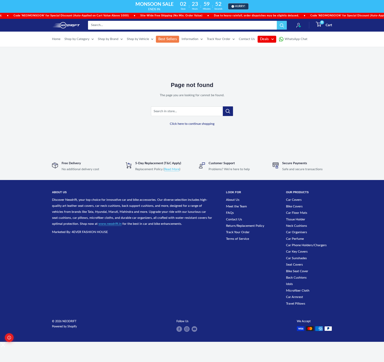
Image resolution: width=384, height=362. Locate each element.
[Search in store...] (228, 111)
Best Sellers (167, 39)
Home (56, 39)
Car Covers (294, 199)
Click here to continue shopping (192, 123)
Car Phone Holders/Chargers (306, 245)
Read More (171, 169)
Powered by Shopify (64, 326)
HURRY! (240, 6)
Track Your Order (218, 39)
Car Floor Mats (296, 212)
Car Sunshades (296, 258)
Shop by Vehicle (138, 39)
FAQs (230, 212)
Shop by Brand (108, 39)
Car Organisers (296, 232)
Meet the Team (236, 206)
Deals (265, 39)
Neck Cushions (296, 225)
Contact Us (247, 39)
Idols (289, 284)
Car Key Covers (297, 251)
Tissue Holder (295, 219)
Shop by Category (76, 39)
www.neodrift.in (110, 223)
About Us (232, 199)
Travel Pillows (295, 303)
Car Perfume (295, 238)
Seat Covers (294, 264)
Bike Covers (294, 206)
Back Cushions (296, 277)
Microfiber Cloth (297, 290)
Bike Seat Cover (297, 271)
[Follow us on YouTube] (194, 329)
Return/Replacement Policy (245, 225)
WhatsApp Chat (296, 39)
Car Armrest (294, 297)
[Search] (282, 25)
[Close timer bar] (380, 6)
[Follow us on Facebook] (179, 329)
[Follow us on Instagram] (187, 329)
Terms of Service (237, 238)
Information (190, 39)
